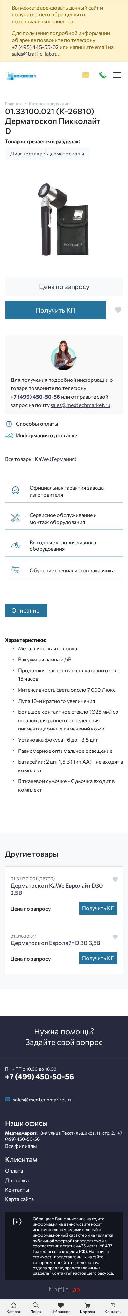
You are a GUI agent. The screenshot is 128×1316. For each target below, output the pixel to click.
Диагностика (26, 153)
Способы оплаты (37, 424)
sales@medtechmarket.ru (80, 405)
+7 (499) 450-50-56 (35, 396)
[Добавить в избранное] (118, 310)
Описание (25, 610)
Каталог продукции (49, 103)
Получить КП (98, 908)
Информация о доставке (46, 435)
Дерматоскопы (65, 153)
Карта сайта (19, 1199)
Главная (13, 103)
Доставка (17, 1180)
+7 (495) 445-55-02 (35, 47)
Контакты (17, 1189)
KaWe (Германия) (55, 459)
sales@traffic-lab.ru (35, 54)
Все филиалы (21, 1146)
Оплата (14, 1170)
